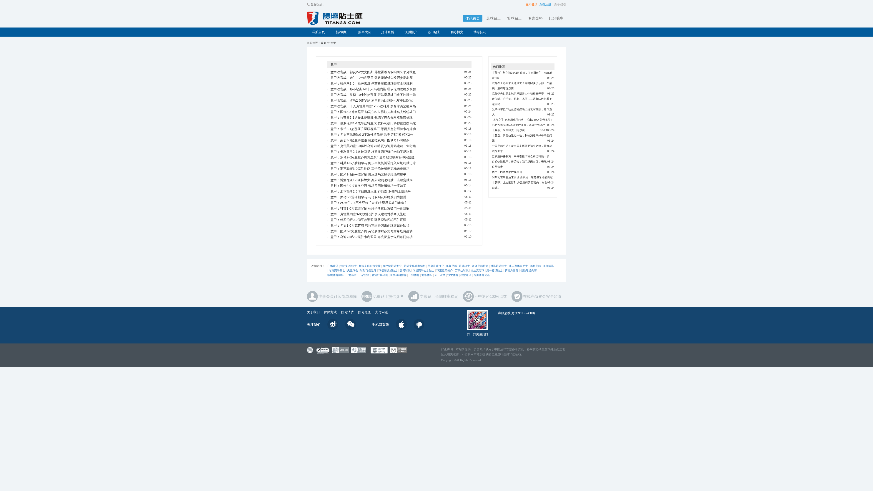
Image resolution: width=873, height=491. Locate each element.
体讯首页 (472, 18)
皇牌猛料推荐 (398, 275)
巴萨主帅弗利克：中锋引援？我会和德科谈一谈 (520, 156)
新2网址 (341, 32)
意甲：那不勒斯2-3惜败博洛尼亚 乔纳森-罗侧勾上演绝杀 (371, 191)
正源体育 (414, 275)
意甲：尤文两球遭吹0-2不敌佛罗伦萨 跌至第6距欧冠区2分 (372, 134)
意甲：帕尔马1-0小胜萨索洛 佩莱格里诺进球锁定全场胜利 (372, 83)
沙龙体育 (452, 275)
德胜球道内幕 (528, 270)
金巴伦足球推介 (392, 266)
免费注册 (545, 4)
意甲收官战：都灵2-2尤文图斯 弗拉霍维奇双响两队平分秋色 (373, 72)
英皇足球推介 (436, 266)
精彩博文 (457, 32)
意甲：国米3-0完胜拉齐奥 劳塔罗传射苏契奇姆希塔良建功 (372, 231)
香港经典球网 (380, 275)
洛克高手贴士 (337, 270)
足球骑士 (464, 266)
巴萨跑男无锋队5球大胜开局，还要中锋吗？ (518, 125)
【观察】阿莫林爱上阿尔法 (508, 130)
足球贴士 (493, 18)
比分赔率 (556, 18)
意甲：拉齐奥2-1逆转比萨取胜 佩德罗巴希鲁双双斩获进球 (372, 117)
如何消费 (347, 312)
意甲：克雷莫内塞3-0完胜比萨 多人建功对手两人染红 (368, 214)
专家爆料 (535, 18)
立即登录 (531, 4)
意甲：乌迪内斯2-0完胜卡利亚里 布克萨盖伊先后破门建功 (372, 237)
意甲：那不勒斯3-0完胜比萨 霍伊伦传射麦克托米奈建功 (370, 168)
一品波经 (364, 275)
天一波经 (439, 275)
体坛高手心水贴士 (423, 270)
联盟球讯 (465, 275)
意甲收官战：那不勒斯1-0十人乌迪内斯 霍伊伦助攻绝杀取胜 (373, 89)
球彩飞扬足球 (368, 270)
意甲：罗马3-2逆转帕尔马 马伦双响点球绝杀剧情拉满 (368, 197)
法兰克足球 (477, 270)
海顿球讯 (548, 266)
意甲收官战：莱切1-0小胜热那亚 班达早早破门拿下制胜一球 (373, 95)
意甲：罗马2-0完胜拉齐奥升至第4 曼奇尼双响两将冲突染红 (372, 157)
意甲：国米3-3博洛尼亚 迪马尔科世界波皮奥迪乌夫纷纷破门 (373, 112)
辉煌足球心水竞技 (370, 266)
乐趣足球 (451, 266)
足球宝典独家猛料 (415, 266)
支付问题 (381, 312)
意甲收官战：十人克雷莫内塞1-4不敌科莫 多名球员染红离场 (373, 106)
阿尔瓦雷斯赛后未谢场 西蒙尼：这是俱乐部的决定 (522, 177)
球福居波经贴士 (388, 270)
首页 (323, 43)
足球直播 (387, 32)
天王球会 (352, 270)
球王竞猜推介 (444, 270)
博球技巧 (480, 32)
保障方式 (330, 312)
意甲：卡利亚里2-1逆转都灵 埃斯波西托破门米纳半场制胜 (372, 151)
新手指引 (560, 4)
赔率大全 (364, 32)
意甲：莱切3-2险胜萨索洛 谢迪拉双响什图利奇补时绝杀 (370, 140)
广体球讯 (332, 266)
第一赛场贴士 (494, 270)
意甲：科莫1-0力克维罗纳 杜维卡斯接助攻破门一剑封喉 (370, 208)
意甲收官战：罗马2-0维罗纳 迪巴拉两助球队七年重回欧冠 (372, 100)
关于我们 (313, 312)
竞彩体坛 (426, 275)
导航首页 (318, 32)
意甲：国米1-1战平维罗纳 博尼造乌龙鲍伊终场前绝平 (368, 174)
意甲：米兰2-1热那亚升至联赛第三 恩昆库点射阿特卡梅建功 (373, 129)
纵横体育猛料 (335, 275)
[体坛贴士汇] (360, 18)
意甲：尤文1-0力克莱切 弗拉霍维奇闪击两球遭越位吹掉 (370, 225)
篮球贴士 (514, 18)
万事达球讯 (462, 270)
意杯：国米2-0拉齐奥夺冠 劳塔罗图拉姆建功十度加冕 (368, 186)
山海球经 (351, 275)
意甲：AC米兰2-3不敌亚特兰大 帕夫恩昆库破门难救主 (369, 203)
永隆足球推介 (480, 266)
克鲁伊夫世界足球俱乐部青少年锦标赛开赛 (518, 93)
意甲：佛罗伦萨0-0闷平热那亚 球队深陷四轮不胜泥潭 (368, 220)
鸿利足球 (535, 266)
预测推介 (410, 32)
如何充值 (364, 312)
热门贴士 (433, 32)
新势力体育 (511, 270)
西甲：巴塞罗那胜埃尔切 (507, 172)
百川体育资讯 (481, 275)
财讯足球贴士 (498, 266)
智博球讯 (405, 270)
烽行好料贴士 (348, 266)
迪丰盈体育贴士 (518, 266)
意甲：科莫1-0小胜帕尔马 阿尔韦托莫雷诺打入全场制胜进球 (373, 163)
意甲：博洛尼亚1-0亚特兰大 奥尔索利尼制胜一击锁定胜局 (372, 180)
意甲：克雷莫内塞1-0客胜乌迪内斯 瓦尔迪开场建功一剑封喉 (373, 146)
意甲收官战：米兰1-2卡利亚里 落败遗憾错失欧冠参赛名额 (372, 78)
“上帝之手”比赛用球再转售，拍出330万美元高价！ (522, 119)
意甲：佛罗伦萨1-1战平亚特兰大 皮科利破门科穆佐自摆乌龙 (373, 123)
